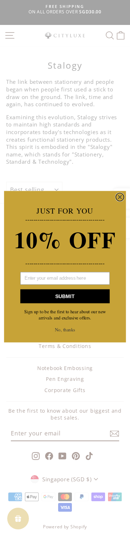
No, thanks (65, 329)
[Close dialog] (120, 197)
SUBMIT (64, 296)
